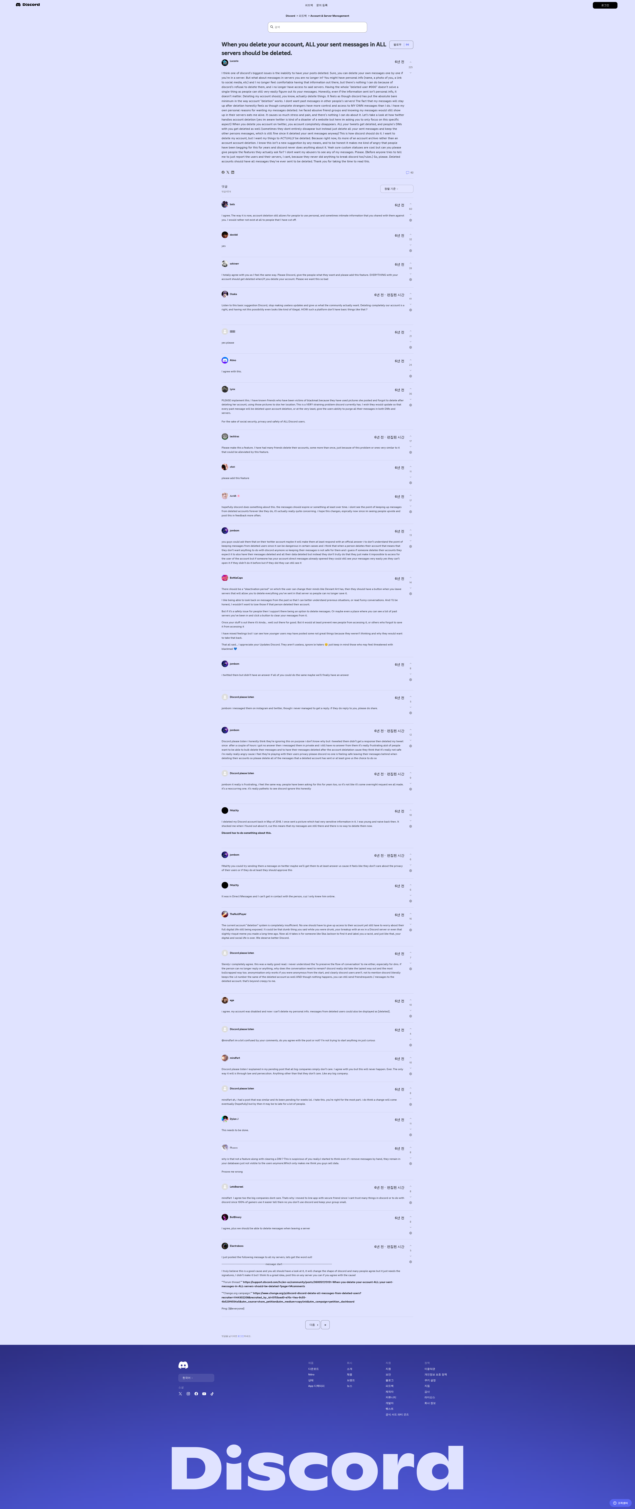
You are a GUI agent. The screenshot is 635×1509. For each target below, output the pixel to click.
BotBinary (235, 1217)
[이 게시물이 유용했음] (410, 62)
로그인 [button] (605, 5)
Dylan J (234, 1119)
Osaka (233, 294)
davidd (234, 235)
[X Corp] (227, 172)
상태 (311, 1380)
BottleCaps (236, 578)
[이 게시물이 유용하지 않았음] (410, 73)
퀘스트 (390, 1408)
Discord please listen (242, 697)
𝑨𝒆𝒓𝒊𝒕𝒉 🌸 (235, 496)
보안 (388, 1374)
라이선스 (429, 1397)
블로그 (390, 1380)
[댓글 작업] (410, 220)
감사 (427, 1391)
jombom (234, 530)
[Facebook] (223, 172)
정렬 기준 (390, 188)
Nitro (311, 1374)
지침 (427, 1386)
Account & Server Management (329, 16)
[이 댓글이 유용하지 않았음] (410, 214)
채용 (349, 1374)
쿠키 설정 (430, 1380)
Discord (290, 16)
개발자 (390, 1403)
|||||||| (232, 331)
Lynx (232, 389)
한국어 (187, 1378)
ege (232, 1000)
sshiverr (234, 264)
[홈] (28, 5)
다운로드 (313, 1369)
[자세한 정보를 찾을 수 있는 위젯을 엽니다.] (620, 1503)
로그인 (241, 1336)
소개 (349, 1369)
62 (411, 172)
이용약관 (429, 1369)
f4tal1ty (234, 810)
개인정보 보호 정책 (435, 1374)
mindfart (235, 1058)
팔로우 (398, 44)
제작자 (390, 1391)
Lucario (234, 61)
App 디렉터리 (316, 1386)
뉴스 (349, 1386)
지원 (388, 1369)
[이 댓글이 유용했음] (410, 204)
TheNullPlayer (238, 914)
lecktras (234, 436)
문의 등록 (322, 5)
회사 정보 (430, 1403)
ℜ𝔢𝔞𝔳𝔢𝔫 (234, 1148)
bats (232, 204)
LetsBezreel (236, 1187)
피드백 (309, 5)
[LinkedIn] (232, 172)
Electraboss (236, 1246)
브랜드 (351, 1380)
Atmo (233, 360)
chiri (232, 467)
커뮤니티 (391, 1397)
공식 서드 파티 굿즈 (397, 1414)
